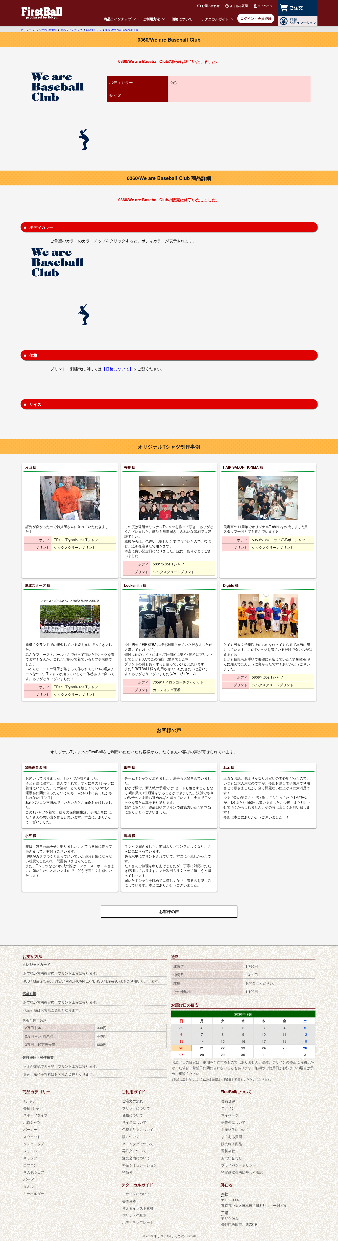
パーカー (30, 1129)
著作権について (233, 1122)
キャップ (30, 1157)
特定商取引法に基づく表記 (242, 1172)
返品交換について (136, 1157)
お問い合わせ (210, 5)
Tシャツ (29, 1100)
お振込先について (235, 1129)
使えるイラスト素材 (137, 1208)
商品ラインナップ (117, 18)
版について (131, 1136)
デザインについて (136, 1193)
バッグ (28, 1179)
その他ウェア (33, 1172)
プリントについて (136, 1108)
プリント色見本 (134, 1215)
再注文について (134, 1150)
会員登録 (228, 1100)
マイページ (265, 5)
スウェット (32, 1136)
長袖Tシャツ (33, 1108)
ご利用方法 (151, 18)
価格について (181, 18)
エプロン (30, 1164)
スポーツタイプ (35, 1114)
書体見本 (129, 1200)
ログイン (228, 1108)
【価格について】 (117, 369)
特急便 (127, 1172)
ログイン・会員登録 (255, 18)
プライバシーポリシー (238, 1164)
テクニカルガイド (215, 18)
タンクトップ (33, 1143)
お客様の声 (169, 911)
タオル (28, 1186)
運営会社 (228, 1150)
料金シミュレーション (139, 1164)
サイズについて (134, 1122)
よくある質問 (239, 5)
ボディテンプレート (137, 1222)
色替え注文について (137, 1129)
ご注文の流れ (132, 1100)
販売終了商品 (231, 1143)
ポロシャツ (32, 1122)
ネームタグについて (137, 1143)
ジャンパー (32, 1150)
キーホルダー (33, 1193)
